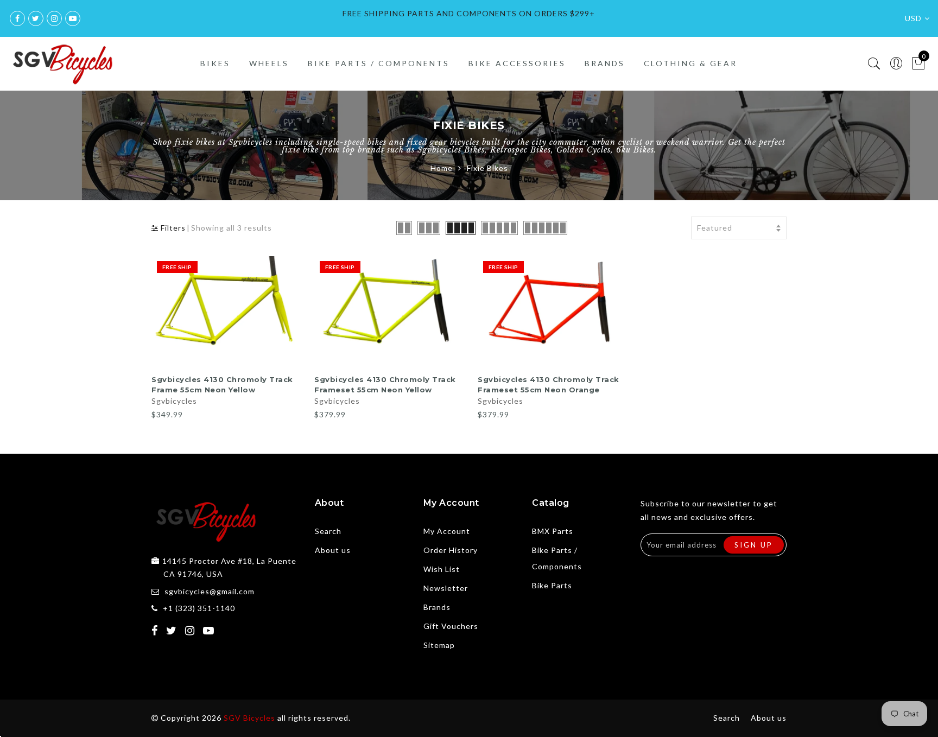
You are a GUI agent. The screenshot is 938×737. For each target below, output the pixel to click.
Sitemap (439, 645)
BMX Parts (552, 531)
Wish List (441, 569)
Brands (437, 607)
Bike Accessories (517, 63)
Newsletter (445, 588)
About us (333, 550)
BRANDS (605, 63)
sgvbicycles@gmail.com (209, 591)
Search (328, 531)
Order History (450, 550)
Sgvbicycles (174, 400)
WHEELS (269, 63)
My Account (446, 531)
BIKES (215, 63)
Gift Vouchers (450, 626)
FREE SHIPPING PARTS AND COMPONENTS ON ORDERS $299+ (469, 13)
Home (441, 168)
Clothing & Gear (690, 63)
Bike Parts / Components (378, 63)
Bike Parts (552, 585)
